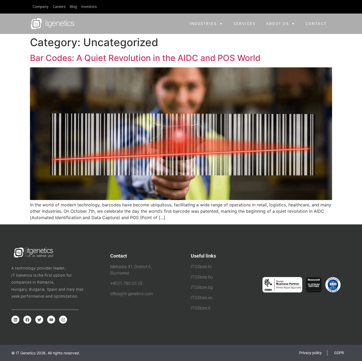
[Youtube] (51, 320)
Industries (203, 23)
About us (277, 23)
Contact (316, 23)
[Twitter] (39, 320)
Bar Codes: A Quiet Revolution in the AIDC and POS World (145, 58)
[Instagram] (63, 320)
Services (244, 23)
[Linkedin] (15, 320)
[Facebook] (27, 320)
